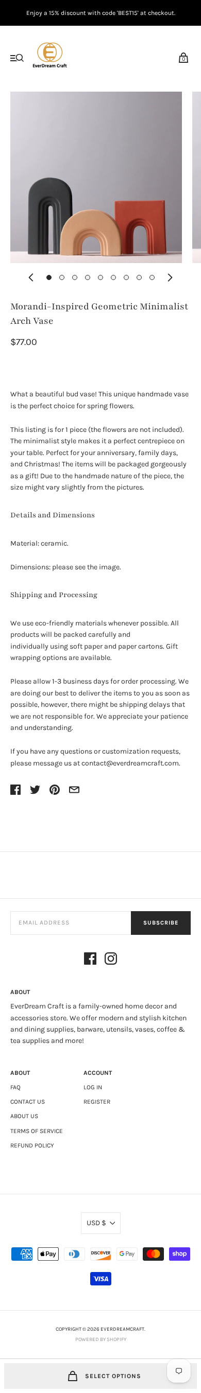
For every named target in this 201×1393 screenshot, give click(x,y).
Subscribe (160, 922)
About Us (24, 1116)
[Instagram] (111, 960)
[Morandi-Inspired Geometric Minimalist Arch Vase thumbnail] (49, 277)
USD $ (96, 1222)
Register (96, 1101)
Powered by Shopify (100, 1339)
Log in (92, 1087)
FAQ (15, 1087)
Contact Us (27, 1101)
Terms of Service (36, 1131)
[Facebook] (90, 960)
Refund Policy (32, 1145)
